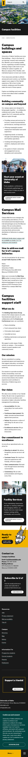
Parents (4, 659)
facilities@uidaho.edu (13, 559)
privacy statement (8, 739)
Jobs (3, 613)
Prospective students (8, 653)
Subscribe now (17, 592)
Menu (10, 753)
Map (3, 636)
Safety (4, 639)
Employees (5, 663)
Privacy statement (7, 616)
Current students (7, 656)
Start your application (7, 542)
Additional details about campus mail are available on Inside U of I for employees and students (13, 240)
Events (4, 642)
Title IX (4, 622)
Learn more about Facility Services (13, 520)
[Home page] (3, 3)
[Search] (23, 2)
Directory (5, 633)
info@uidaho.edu (5, 708)
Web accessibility (7, 619)
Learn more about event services (13, 198)
